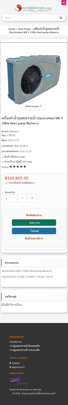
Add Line (35, 222)
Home (12, 28)
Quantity (10, 192)
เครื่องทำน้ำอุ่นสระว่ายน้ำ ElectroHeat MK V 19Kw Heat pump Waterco (34, 30)
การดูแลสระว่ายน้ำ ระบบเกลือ (25, 349)
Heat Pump (24, 28)
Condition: (7, 145)
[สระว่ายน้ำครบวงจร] (34, 8)
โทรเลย (35, 231)
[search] (61, 18)
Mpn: (4, 140)
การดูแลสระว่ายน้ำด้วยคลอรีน (25, 345)
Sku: (4, 135)
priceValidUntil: (10, 151)
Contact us (15, 341)
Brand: (5, 131)
